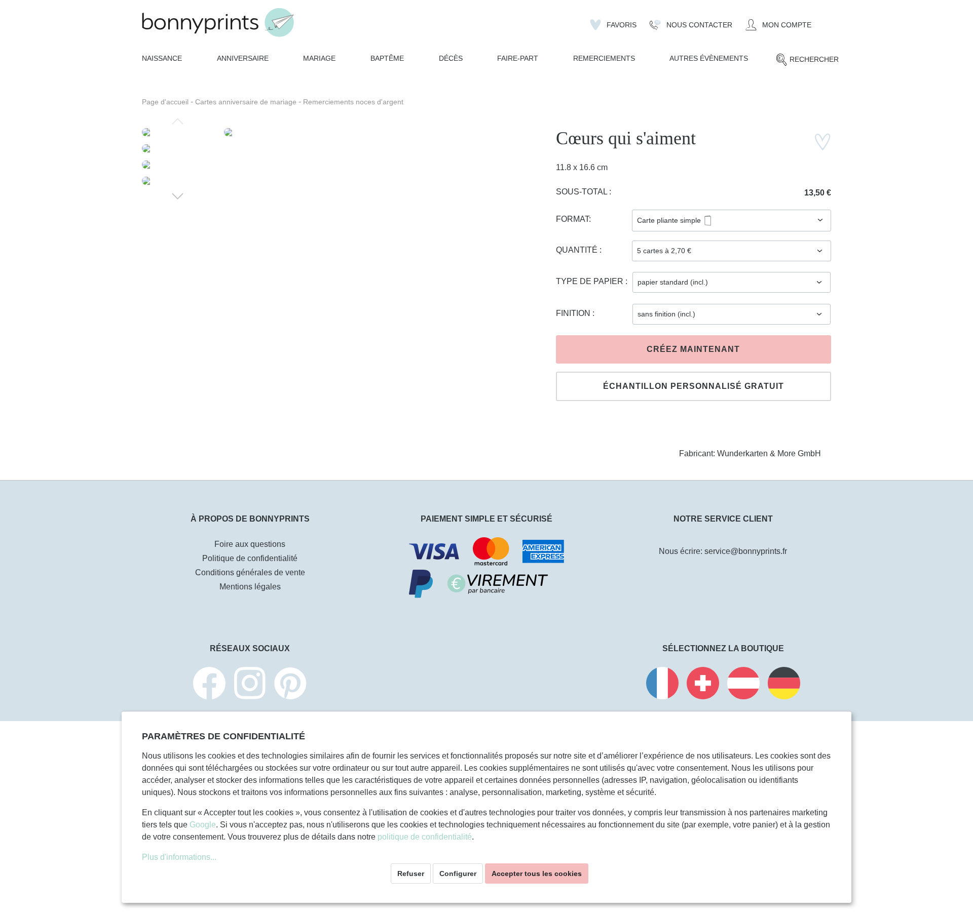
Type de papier (590, 281)
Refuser (410, 873)
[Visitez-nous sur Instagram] (250, 685)
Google (203, 824)
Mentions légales (250, 586)
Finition (574, 313)
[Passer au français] (662, 685)
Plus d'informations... (179, 857)
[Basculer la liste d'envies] (822, 142)
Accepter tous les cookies (537, 873)
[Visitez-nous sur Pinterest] (290, 685)
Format (572, 219)
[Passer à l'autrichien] (743, 685)
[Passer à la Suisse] (703, 685)
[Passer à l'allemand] (784, 685)
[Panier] (824, 20)
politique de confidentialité (425, 836)
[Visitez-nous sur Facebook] (209, 685)
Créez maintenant (693, 349)
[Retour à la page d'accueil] (218, 22)
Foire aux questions (249, 544)
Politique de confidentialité (249, 558)
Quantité (578, 250)
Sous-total (582, 191)
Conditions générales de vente (250, 572)
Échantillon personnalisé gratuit (693, 386)
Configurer (457, 873)
